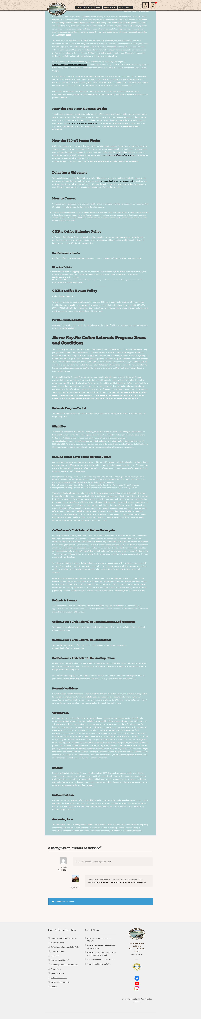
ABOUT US (88, 7)
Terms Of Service (57, 973)
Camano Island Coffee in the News (64, 938)
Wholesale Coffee (57, 942)
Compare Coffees (57, 951)
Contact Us (55, 956)
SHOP (79, 7)
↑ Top (137, 959)
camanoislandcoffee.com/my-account (81, 123)
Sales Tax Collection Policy (60, 982)
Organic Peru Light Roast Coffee (99, 964)
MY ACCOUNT (125, 7)
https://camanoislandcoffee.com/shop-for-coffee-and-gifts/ (120, 882)
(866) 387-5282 (137, 954)
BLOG (98, 7)
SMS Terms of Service (59, 978)
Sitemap (54, 986)
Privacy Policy (56, 969)
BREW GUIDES (110, 7)
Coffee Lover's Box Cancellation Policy (65, 947)
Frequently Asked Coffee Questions (64, 964)
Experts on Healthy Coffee (61, 960)
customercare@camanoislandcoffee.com (69, 64)
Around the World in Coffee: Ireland (100, 959)
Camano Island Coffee (136, 999)
